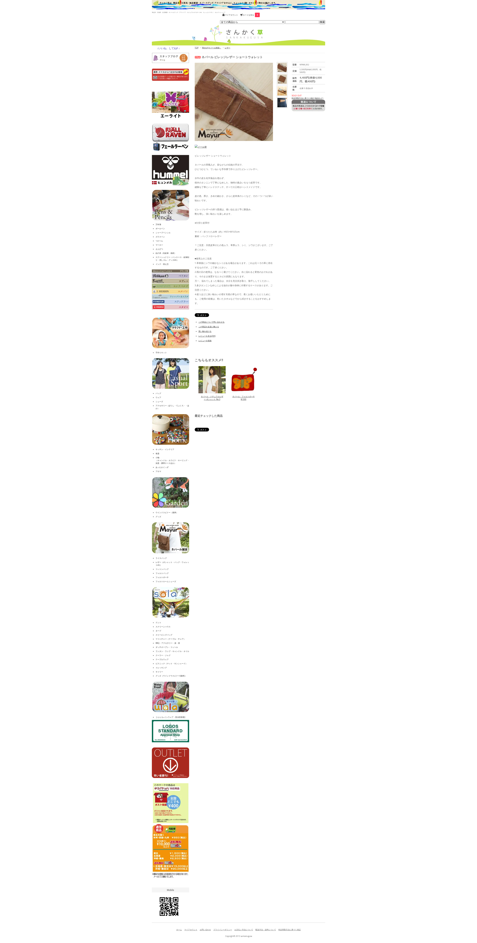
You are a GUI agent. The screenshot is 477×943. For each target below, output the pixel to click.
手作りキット (161, 352)
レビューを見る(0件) (207, 336)
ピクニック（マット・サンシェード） (171, 663)
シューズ (159, 401)
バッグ (158, 393)
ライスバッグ (161, 558)
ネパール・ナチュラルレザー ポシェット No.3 (212, 398)
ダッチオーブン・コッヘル (167, 647)
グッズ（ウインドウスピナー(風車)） (171, 675)
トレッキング (161, 667)
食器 (157, 453)
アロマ (158, 471)
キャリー (159, 671)
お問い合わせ (205, 929)
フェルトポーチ (162, 577)
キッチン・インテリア (165, 449)
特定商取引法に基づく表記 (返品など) (307, 98)
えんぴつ (159, 249)
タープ (158, 630)
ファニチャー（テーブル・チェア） (170, 639)
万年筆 (158, 224)
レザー (227, 47)
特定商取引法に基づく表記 (289, 929)
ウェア (158, 397)
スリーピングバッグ (164, 635)
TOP (196, 47)
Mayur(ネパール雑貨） (211, 47)
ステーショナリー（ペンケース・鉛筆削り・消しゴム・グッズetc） (172, 258)
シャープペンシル (163, 232)
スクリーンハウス (163, 626)
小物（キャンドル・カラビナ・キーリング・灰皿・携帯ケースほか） (172, 460)
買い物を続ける (204, 331)
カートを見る (250, 15)
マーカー (159, 245)
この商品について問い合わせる (211, 322)
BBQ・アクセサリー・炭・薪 (168, 643)
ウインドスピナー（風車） (167, 512)
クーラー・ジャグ (163, 655)
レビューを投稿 (204, 340)
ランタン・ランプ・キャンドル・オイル (172, 651)
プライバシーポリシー (222, 929)
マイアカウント (231, 15)
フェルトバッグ (162, 573)
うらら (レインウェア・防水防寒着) (170, 717)
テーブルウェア (162, 659)
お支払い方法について (243, 929)
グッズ (158, 516)
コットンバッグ (162, 569)
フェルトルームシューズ (166, 581)
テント (158, 622)
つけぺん (159, 240)
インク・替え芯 (162, 264)
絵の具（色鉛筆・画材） (166, 253)
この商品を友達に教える (208, 326)
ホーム (179, 929)
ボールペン (160, 228)
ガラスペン (160, 236)
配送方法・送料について (265, 929)
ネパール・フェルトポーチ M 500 (243, 398)
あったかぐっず (162, 467)
